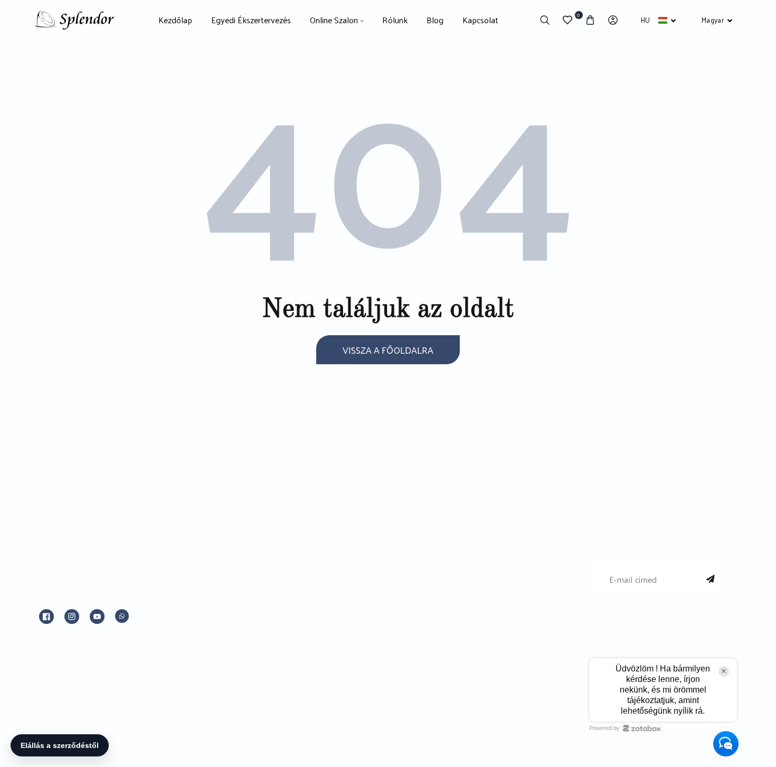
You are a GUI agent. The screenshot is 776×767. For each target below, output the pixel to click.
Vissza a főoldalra (388, 349)
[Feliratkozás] (710, 579)
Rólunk (245, 574)
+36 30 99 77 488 (86, 568)
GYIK (241, 649)
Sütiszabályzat (437, 600)
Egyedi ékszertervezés (277, 524)
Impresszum (435, 524)
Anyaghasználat (262, 625)
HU (645, 20)
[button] (545, 20)
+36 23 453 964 (82, 544)
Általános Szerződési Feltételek (472, 550)
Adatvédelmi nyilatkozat (457, 574)
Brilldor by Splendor (271, 550)
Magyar (713, 20)
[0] (568, 20)
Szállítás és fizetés (445, 625)
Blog (240, 600)
